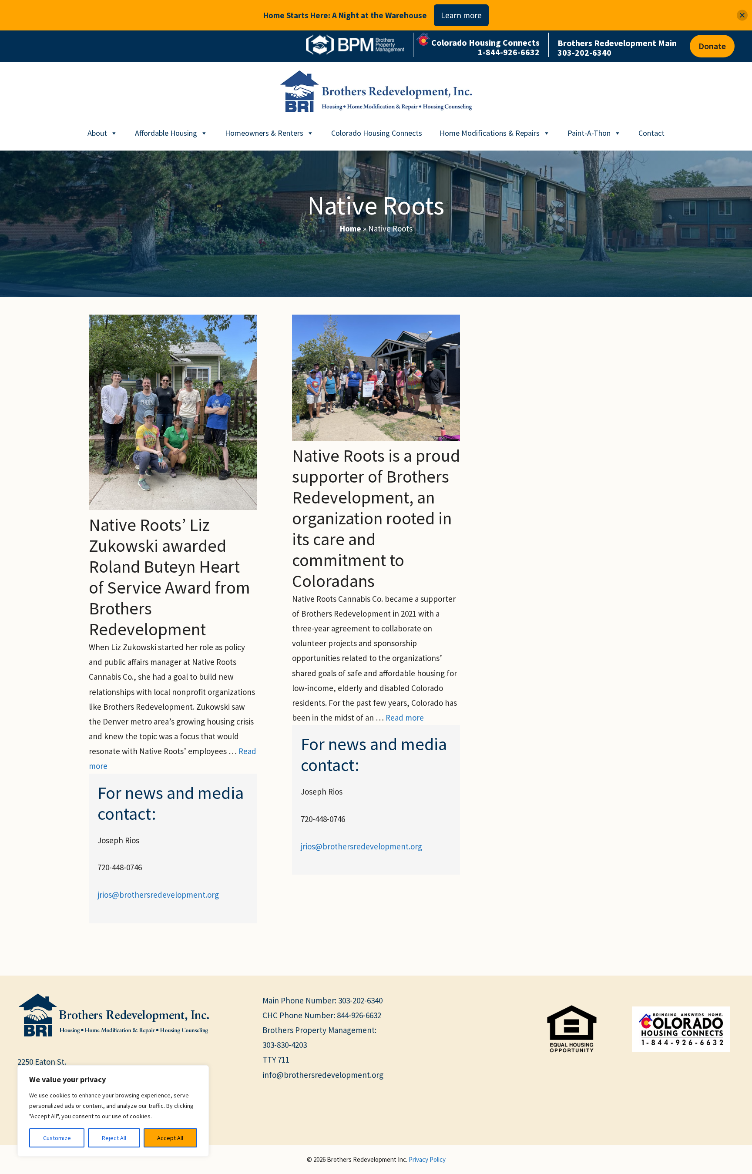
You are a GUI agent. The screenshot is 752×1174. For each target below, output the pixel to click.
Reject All (114, 1138)
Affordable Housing (166, 133)
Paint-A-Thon (589, 133)
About (97, 133)
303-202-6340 (360, 1000)
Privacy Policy (427, 1159)
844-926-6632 (359, 1015)
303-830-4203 (284, 1045)
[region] (113, 1111)
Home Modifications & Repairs (490, 133)
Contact (651, 133)
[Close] (742, 15)
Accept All (170, 1138)
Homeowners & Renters (264, 133)
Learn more (461, 15)
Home (350, 228)
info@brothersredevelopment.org (322, 1075)
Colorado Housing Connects (376, 133)
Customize (57, 1138)
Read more (405, 717)
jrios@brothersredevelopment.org (158, 894)
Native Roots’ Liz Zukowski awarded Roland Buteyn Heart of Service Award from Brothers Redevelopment (169, 577)
